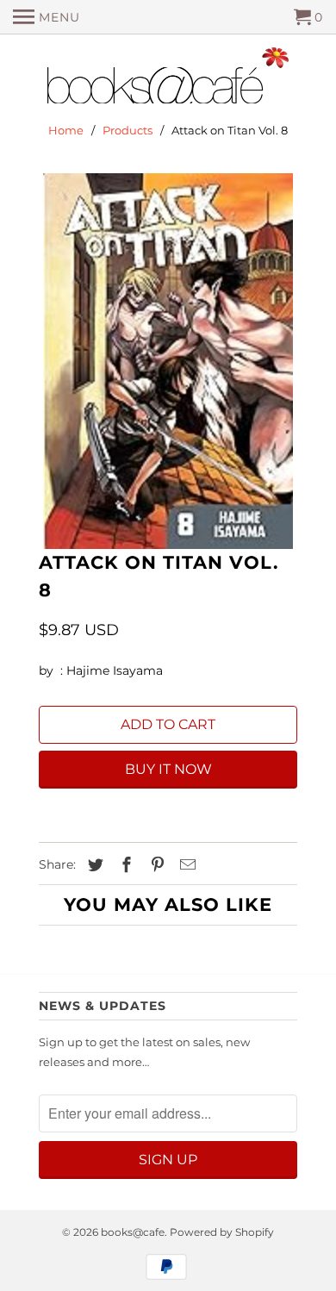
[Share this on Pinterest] (155, 865)
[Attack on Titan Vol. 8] (168, 361)
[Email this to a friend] (185, 865)
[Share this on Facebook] (124, 865)
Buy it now (168, 769)
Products (127, 130)
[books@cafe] (168, 79)
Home (66, 130)
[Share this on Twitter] (93, 865)
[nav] (46, 17)
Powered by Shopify (222, 1232)
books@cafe (133, 1232)
